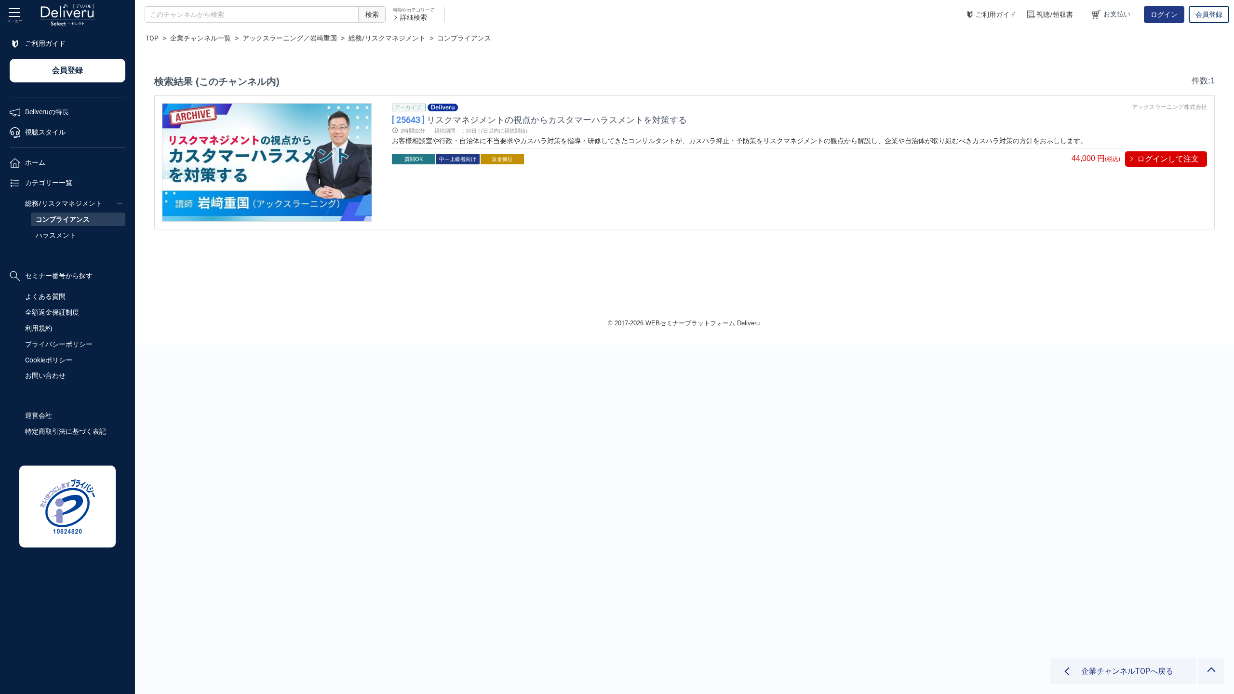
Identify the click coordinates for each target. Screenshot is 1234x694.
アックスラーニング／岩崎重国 (289, 38)
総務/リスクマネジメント (63, 203)
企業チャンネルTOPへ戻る (1127, 671)
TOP (152, 38)
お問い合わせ (45, 375)
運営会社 (38, 415)
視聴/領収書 (1054, 14)
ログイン (1164, 14)
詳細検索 (413, 17)
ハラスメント (56, 235)
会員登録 (1208, 14)
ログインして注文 (1168, 158)
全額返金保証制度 (52, 312)
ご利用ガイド (996, 14)
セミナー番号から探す (59, 276)
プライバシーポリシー (59, 344)
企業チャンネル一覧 (200, 38)
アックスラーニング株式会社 (1169, 107)
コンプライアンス (63, 219)
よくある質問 (45, 296)
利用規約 (38, 328)
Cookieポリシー (48, 360)
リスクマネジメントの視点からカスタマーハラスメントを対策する (539, 119)
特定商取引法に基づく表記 (65, 431)
